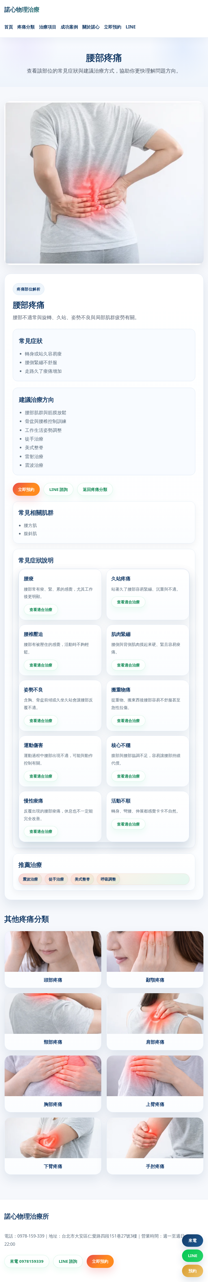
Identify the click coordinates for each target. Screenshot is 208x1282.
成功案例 (69, 27)
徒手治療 (56, 879)
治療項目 (47, 27)
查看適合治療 (41, 609)
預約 (192, 1270)
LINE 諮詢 (58, 489)
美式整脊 (82, 879)
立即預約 (112, 27)
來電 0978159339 (27, 1261)
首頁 (8, 27)
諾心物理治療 (21, 9)
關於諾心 (91, 27)
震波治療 (30, 879)
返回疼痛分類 (95, 489)
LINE (131, 27)
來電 (192, 1240)
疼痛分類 (26, 27)
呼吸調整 (108, 879)
